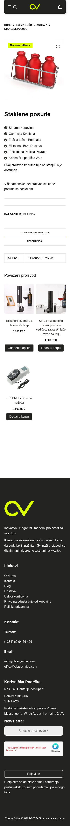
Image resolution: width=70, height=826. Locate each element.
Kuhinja (29, 214)
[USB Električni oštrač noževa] (19, 376)
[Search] (15, 7)
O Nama (10, 575)
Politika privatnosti (17, 606)
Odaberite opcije (19, 348)
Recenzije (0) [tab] (35, 241)
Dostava (10, 591)
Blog (7, 586)
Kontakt (9, 581)
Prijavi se (33, 773)
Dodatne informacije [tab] (35, 232)
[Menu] (9, 7)
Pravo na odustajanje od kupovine (27, 601)
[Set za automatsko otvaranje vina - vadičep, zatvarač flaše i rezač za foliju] (51, 299)
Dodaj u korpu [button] (51, 348)
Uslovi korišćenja (16, 596)
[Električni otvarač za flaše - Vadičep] (19, 299)
